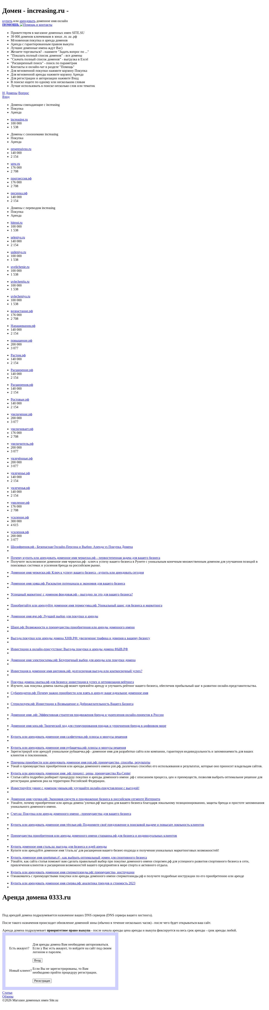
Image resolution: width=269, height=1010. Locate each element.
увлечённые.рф (22, 458)
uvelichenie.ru (20, 267)
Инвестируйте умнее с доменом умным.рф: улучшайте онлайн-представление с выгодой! (75, 788)
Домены (11, 93)
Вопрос (23, 93)
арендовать (28, 21)
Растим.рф (18, 355)
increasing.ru (19, 119)
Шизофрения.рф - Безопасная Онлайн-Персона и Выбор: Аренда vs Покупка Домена (72, 547)
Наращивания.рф (23, 326)
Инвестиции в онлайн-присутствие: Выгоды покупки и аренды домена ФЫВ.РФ (69, 649)
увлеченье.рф (20, 473)
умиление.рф (20, 502)
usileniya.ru (18, 252)
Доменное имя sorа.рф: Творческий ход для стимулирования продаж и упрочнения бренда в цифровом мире (88, 726)
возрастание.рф (22, 311)
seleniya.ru (18, 237)
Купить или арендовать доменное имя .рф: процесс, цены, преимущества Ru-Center (71, 773)
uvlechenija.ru (20, 281)
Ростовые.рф (20, 399)
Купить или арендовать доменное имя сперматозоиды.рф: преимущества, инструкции (72, 872)
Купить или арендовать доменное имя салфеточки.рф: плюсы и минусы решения (69, 736)
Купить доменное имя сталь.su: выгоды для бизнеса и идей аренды (59, 846)
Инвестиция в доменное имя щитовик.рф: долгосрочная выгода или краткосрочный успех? (76, 671)
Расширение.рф (22, 370)
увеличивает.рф (22, 429)
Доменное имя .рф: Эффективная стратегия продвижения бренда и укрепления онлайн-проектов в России (87, 715)
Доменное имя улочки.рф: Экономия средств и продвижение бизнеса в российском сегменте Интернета (85, 799)
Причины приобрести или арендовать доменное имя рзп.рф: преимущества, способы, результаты (80, 762)
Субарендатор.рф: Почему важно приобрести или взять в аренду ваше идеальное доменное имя (79, 693)
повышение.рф (21, 340)
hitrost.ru (16, 222)
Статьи (7, 992)
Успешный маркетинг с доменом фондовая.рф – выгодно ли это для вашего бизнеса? (72, 594)
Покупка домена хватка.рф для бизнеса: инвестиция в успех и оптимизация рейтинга (72, 682)
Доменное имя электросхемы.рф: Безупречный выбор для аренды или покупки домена (73, 660)
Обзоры (7, 996)
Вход (5, 97)
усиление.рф (20, 517)
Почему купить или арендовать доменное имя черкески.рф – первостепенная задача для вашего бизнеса (85, 558)
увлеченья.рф (20, 488)
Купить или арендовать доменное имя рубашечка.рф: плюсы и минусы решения (68, 747)
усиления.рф (20, 532)
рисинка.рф (19, 193)
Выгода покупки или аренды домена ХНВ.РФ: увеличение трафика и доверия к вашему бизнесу (80, 638)
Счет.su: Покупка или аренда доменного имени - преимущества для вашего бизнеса (71, 813)
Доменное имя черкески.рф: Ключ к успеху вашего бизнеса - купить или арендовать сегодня (77, 572)
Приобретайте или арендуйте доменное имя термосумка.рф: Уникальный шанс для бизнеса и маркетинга (86, 605)
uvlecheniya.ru (20, 296)
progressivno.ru (21, 149)
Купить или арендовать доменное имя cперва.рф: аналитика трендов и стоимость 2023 (73, 883)
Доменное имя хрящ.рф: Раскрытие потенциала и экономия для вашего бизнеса (68, 583)
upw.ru (15, 163)
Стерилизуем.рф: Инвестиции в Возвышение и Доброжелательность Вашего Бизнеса (72, 704)
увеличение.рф (21, 414)
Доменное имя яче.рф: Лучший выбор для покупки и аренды (54, 616)
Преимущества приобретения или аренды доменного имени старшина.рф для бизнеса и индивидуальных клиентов (94, 835)
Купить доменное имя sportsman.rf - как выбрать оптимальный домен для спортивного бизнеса (79, 857)
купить (7, 21)
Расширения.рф (22, 384)
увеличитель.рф (22, 443)
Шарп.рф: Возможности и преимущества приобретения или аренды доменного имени (73, 627)
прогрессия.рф (21, 178)
